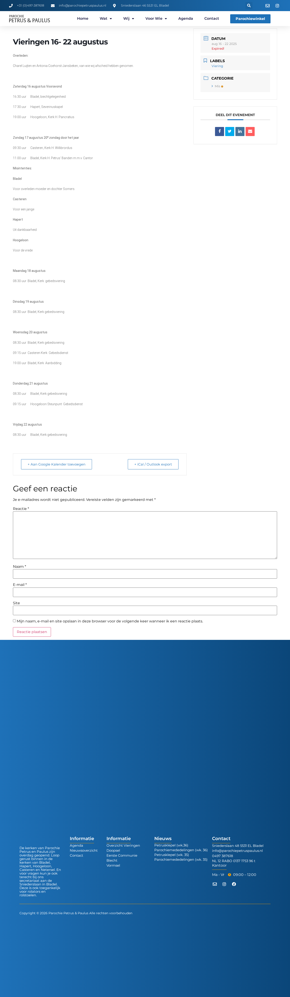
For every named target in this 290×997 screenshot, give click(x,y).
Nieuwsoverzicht (84, 850)
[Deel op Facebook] (219, 131)
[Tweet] (229, 131)
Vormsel (113, 865)
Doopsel (113, 850)
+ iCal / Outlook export (153, 464)
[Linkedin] (239, 131)
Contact (211, 18)
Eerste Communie (121, 855)
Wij (126, 18)
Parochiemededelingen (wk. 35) (181, 859)
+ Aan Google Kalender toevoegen (56, 464)
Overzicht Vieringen (123, 845)
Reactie (21, 509)
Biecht (111, 860)
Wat (103, 18)
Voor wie (153, 18)
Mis (217, 86)
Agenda (185, 18)
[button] (248, 5)
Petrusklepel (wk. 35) (171, 855)
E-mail (20, 585)
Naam (19, 566)
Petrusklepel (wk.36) (171, 845)
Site (16, 603)
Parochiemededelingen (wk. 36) (181, 850)
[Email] (250, 131)
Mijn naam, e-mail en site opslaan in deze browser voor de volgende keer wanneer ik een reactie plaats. (110, 621)
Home (82, 18)
